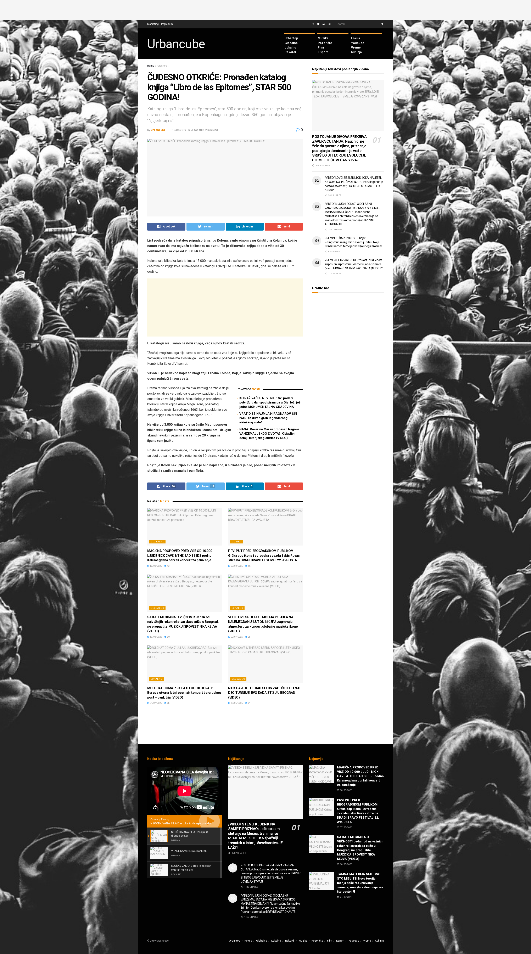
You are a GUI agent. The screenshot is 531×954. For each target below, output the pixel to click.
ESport (323, 52)
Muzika (323, 38)
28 (167, 637)
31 (248, 703)
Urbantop (291, 38)
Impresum (167, 24)
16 (248, 566)
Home (150, 65)
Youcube (357, 43)
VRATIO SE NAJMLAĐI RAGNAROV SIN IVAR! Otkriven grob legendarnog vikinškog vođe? (268, 418)
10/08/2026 (155, 566)
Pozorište (325, 43)
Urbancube (176, 44)
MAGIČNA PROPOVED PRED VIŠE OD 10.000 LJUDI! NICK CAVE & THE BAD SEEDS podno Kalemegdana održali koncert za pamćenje (179, 555)
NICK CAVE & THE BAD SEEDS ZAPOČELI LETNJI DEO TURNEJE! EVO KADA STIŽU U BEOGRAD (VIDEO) (264, 692)
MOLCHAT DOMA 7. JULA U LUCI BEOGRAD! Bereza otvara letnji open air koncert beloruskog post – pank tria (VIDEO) (184, 692)
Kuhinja (356, 52)
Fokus (355, 38)
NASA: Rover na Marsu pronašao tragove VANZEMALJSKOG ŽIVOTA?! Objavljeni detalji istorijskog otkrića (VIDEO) (269, 433)
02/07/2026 (236, 637)
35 (167, 703)
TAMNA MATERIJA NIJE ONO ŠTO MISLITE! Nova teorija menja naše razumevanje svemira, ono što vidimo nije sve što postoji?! (360, 882)
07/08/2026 (236, 566)
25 (248, 637)
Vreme (356, 47)
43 (167, 566)
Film (321, 47)
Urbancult (162, 65)
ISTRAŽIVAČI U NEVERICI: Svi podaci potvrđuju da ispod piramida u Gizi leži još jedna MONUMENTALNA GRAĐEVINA (270, 402)
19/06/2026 (236, 703)
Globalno (291, 43)
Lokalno (290, 47)
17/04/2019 (179, 129)
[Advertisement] (265, 9)
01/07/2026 (155, 703)
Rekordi (290, 52)
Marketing (153, 24)
